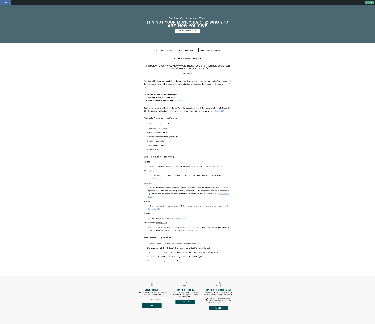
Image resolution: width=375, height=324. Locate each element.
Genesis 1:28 (219, 111)
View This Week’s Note (163, 50)
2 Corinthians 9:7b (178, 218)
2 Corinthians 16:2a (216, 166)
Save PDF (185, 302)
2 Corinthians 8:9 (190, 230)
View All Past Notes (186, 50)
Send (152, 305)
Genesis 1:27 (179, 100)
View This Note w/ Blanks (210, 50)
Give (370, 2)
